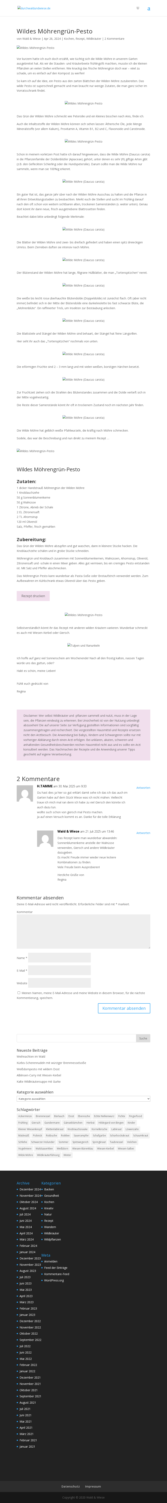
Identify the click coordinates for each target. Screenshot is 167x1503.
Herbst (90, 1122)
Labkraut (116, 1129)
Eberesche (84, 1116)
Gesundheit (51, 1196)
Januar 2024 (27, 1252)
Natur (48, 1214)
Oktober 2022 (29, 1333)
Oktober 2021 (29, 1390)
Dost (71, 1116)
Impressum (93, 1486)
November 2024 (30, 1196)
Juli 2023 (25, 1277)
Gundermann (52, 1122)
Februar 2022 (28, 1365)
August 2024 (28, 1208)
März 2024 (27, 1239)
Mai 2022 (26, 1359)
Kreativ (48, 1208)
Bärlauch (59, 1116)
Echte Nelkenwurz (104, 1116)
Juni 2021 (26, 1415)
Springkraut (99, 1142)
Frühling (22, 1122)
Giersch (36, 1122)
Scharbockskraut (119, 1135)
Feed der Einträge (55, 1268)
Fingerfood (135, 1116)
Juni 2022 (26, 1352)
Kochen (69, 39)
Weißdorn (62, 1148)
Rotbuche (51, 1135)
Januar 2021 (27, 1446)
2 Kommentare (114, 39)
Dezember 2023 (30, 1258)
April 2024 (26, 1233)
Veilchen (132, 1142)
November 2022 (30, 1327)
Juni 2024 (26, 1221)
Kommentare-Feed (56, 1274)
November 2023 (30, 1265)
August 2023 (28, 1271)
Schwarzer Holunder (43, 1142)
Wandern (50, 1227)
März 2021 (27, 1434)
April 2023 (26, 1296)
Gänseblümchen (73, 1122)
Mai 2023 (26, 1290)
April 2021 (26, 1427)
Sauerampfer (81, 1135)
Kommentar (25, 912)
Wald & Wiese (31, 39)
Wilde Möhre (25, 1155)
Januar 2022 (27, 1371)
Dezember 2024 (30, 1189)
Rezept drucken (33, 596)
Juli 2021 (25, 1409)
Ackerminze (25, 1116)
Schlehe (22, 1142)
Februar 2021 (28, 1440)
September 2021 (30, 1396)
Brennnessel (43, 1116)
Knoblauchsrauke (78, 1129)
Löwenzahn (132, 1129)
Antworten (143, 788)
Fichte (121, 1116)
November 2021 (30, 1384)
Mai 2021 (26, 1421)
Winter (67, 1155)
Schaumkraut (140, 1135)
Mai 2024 (26, 1227)
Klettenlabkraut (55, 1129)
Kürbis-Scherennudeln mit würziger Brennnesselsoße (51, 1063)
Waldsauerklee (44, 1148)
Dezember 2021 (30, 1377)
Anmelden (50, 1261)
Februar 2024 (28, 1246)
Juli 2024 (25, 1214)
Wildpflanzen (52, 1239)
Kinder (131, 1122)
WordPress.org (54, 1280)
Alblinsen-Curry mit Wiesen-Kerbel (39, 1075)
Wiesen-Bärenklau (82, 1148)
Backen (49, 1189)
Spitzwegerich (80, 1142)
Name (22, 958)
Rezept (80, 39)
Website (22, 983)
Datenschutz (71, 1486)
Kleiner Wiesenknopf (30, 1129)
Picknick (37, 1135)
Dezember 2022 (30, 1321)
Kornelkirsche (99, 1129)
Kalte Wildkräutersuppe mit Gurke (39, 1081)
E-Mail (22, 970)
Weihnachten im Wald (31, 1056)
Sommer (63, 1142)
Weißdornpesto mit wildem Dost (38, 1069)
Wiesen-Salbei (126, 1148)
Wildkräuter (93, 39)
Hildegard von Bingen (111, 1122)
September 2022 (30, 1340)
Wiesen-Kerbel (105, 1148)
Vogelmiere (25, 1148)
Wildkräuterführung (48, 1155)
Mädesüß (23, 1135)
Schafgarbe (99, 1135)
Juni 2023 (26, 1283)
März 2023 (27, 1302)
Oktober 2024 (29, 1202)
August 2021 (28, 1402)
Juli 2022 (25, 1346)
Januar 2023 (27, 1315)
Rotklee (65, 1135)
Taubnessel (116, 1142)
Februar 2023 (28, 1308)
